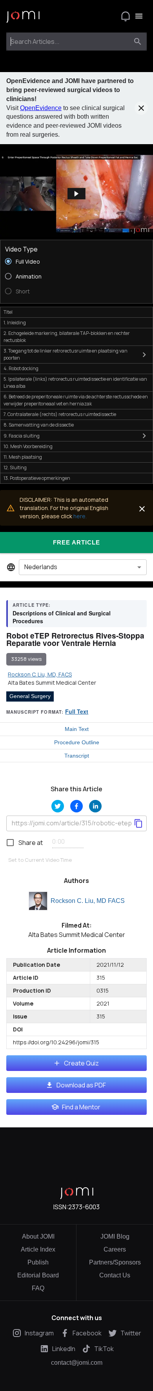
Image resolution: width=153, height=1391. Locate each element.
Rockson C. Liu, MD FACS (88, 900)
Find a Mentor (81, 1107)
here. (80, 516)
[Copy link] (138, 823)
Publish (38, 1262)
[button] (76, 194)
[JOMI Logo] (23, 16)
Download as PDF (81, 1085)
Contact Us (114, 1275)
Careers (115, 1249)
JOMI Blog (114, 1236)
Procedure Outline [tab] (76, 742)
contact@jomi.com (76, 1363)
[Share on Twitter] (57, 806)
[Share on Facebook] (76, 806)
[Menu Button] (139, 16)
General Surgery (30, 696)
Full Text (76, 711)
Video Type (21, 249)
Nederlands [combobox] (40, 567)
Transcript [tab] (76, 755)
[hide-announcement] (141, 108)
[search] (138, 41)
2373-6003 (84, 1207)
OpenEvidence (41, 108)
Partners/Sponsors (115, 1262)
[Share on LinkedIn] (95, 806)
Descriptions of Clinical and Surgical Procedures (62, 617)
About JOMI (38, 1236)
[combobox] (69, 41)
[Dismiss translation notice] (142, 509)
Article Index (38, 1249)
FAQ (38, 1288)
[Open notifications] (125, 16)
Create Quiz (81, 1063)
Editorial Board (38, 1275)
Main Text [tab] (77, 729)
